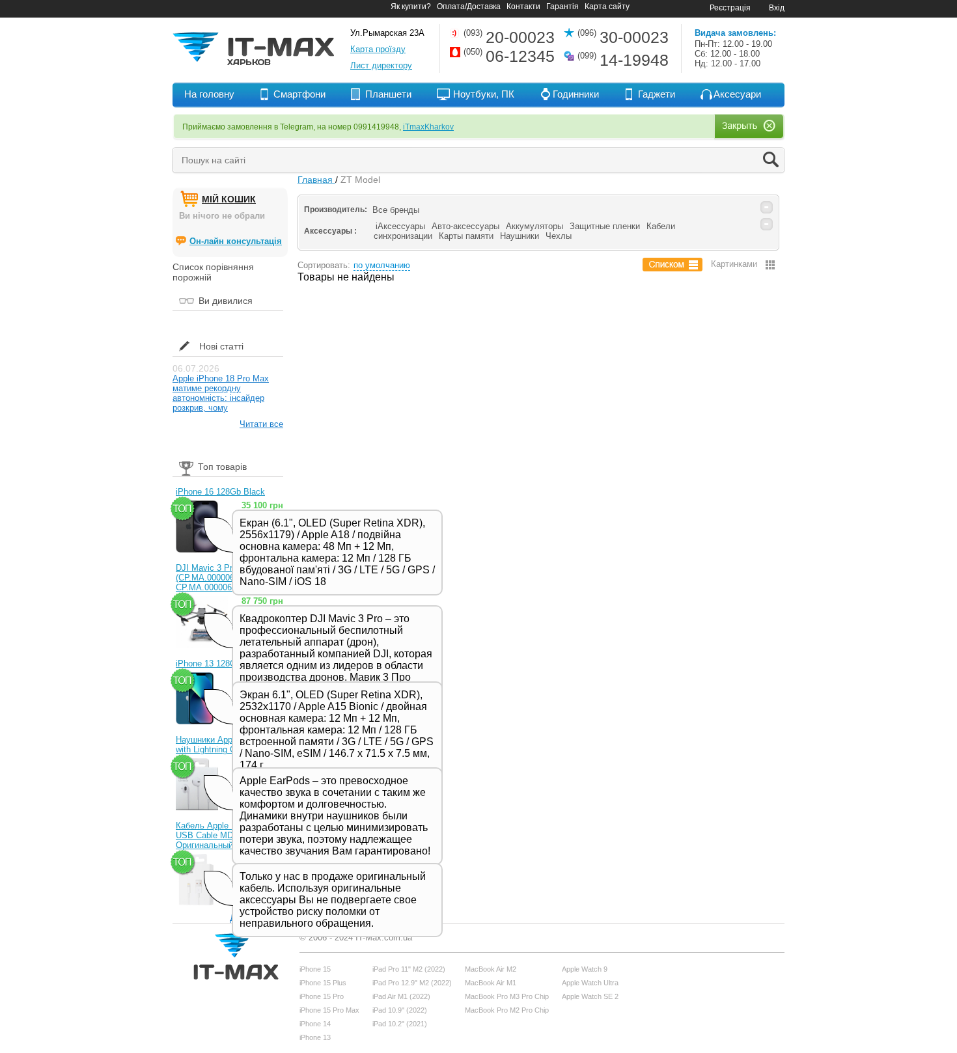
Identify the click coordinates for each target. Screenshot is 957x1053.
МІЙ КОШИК (229, 199)
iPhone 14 (315, 1024)
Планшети (388, 94)
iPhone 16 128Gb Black (220, 492)
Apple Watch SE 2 (590, 996)
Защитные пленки (605, 226)
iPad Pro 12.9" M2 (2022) (412, 983)
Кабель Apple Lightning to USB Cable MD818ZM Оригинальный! (225, 835)
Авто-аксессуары (465, 226)
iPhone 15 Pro (321, 996)
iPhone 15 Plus (322, 983)
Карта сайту (607, 6)
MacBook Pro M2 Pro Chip (507, 1010)
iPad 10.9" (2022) (399, 1010)
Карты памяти (466, 236)
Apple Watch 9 (584, 969)
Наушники (519, 236)
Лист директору (381, 65)
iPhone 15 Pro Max (329, 1010)
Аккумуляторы (534, 226)
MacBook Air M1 (490, 983)
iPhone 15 (315, 969)
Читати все (261, 424)
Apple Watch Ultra (590, 983)
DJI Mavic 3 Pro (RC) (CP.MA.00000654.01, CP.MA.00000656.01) (217, 577)
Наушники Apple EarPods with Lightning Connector (225, 744)
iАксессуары (400, 226)
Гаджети (656, 94)
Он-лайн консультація (235, 241)
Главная (316, 179)
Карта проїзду (378, 49)
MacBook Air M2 (490, 969)
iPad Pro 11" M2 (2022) (408, 969)
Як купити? (411, 6)
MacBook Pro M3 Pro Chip (507, 996)
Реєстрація (730, 7)
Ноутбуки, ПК (483, 94)
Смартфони (299, 94)
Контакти (523, 6)
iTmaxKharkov (428, 126)
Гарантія (562, 6)
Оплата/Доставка (469, 6)
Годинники (576, 94)
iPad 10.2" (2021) (399, 1024)
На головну (209, 94)
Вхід (776, 7)
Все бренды (395, 210)
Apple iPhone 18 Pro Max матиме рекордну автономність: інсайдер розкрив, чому (221, 393)
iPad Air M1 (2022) (401, 996)
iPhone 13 (315, 1037)
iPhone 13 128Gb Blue (218, 663)
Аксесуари (737, 94)
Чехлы (559, 236)
